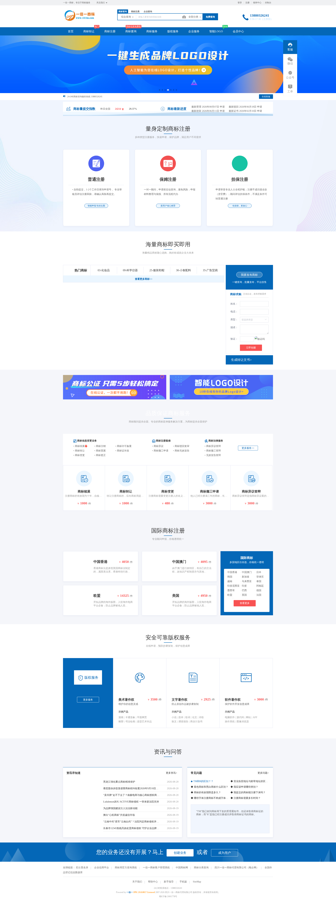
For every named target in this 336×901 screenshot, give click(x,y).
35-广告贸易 (210, 270)
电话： (234, 311)
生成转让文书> (241, 360)
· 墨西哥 (230, 590)
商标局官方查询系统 (126, 867)
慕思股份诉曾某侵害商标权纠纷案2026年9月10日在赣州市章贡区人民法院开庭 (131, 788)
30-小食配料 (183, 270)
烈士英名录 (82, 867)
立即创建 (251, 347)
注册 (247, 2)
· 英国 (243, 595)
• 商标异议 (157, 446)
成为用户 (224, 853)
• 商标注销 (100, 446)
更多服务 (88, 699)
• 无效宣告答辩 (213, 455)
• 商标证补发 (122, 450)
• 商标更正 (100, 455)
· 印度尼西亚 (233, 586)
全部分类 (193, 17)
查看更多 (245, 603)
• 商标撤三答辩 (213, 450)
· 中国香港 (231, 572)
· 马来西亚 (246, 581)
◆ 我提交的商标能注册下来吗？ (247, 792)
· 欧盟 (229, 595)
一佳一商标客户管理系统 (156, 867)
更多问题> (263, 773)
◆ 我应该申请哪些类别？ (244, 787)
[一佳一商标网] (79, 20)
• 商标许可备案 (123, 446)
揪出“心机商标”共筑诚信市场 (119, 815)
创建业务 (180, 853)
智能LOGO (216, 31)
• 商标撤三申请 (160, 450)
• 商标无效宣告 (181, 450)
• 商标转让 (79, 450)
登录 (240, 2)
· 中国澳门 (246, 572)
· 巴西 (243, 590)
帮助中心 (153, 881)
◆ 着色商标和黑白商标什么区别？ (209, 787)
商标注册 (109, 31)
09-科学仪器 (130, 270)
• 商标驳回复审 (181, 446)
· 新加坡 (244, 576)
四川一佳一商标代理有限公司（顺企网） (237, 867)
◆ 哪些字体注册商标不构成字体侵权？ (212, 798)
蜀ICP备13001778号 (168, 896)
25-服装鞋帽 (156, 270)
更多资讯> (171, 773)
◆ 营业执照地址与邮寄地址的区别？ (250, 781)
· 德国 (258, 590)
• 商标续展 (79, 446)
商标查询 (130, 31)
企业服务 (194, 31)
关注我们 (100, 2)
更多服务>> (248, 448)
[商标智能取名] (168, 64)
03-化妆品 (104, 270)
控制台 (268, 2)
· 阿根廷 (259, 586)
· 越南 (229, 581)
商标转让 (88, 31)
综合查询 (126, 17)
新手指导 (169, 881)
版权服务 (172, 31)
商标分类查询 (201, 867)
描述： (234, 327)
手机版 (183, 881)
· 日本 (258, 572)
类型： (234, 319)
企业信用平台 (101, 867)
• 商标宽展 (100, 450)
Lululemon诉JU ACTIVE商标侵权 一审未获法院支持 (131, 801)
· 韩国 (229, 576)
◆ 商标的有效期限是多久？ (206, 792)
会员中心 (238, 31)
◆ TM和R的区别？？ (202, 781)
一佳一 (130, 892)
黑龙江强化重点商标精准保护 (119, 781)
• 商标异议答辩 (213, 446)
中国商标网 (182, 867)
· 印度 (243, 586)
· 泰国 (258, 581)
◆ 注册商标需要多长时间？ (245, 798)
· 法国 (258, 595)
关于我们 (137, 881)
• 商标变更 (79, 455)
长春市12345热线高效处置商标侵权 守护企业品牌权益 (131, 828)
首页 (71, 31)
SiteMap (197, 881)
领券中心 (257, 2)
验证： (234, 339)
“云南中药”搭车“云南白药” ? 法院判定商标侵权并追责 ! (131, 821)
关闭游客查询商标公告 (77, 96)
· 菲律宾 (259, 576)
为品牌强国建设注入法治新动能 (120, 808)
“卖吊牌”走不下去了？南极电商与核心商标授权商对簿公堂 (131, 795)
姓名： (234, 303)
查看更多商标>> (143, 279)
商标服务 (152, 31)
